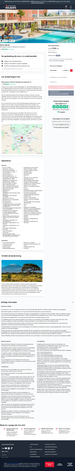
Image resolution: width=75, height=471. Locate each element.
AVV (31, 446)
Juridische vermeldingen (36, 449)
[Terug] (3, 7)
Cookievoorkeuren (35, 456)
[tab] (61, 66)
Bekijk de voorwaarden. (37, 3)
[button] (37, 302)
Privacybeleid (33, 451)
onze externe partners (13, 463)
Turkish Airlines (34, 444)
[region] (37, 464)
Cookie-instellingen (60, 464)
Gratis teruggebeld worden (62, 124)
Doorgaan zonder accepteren (70, 464)
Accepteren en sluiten (49, 464)
